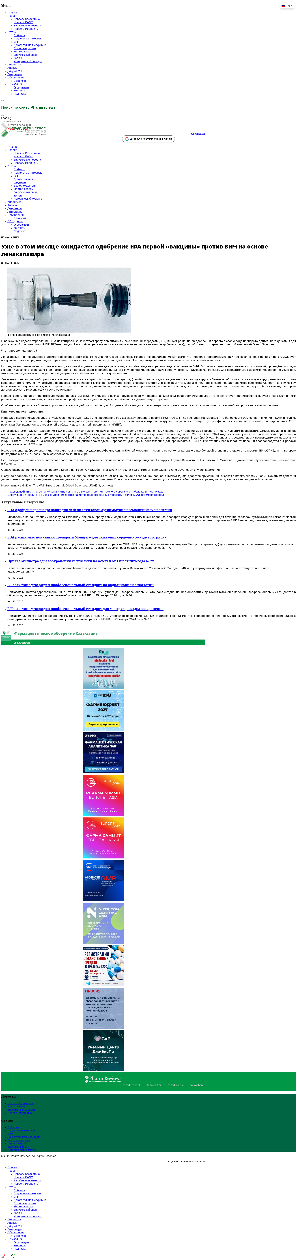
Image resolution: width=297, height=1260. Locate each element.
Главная (12, 12)
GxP (16, 41)
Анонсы (12, 67)
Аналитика (14, 64)
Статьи (11, 32)
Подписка (20, 93)
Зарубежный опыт (25, 54)
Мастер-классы (23, 51)
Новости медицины (26, 28)
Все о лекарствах (25, 48)
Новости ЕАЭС (23, 22)
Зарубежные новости (27, 25)
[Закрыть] (2, 115)
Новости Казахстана (27, 19)
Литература (14, 74)
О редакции (21, 87)
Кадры (18, 58)
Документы (14, 71)
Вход (202, 133)
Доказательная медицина (30, 45)
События (19, 35)
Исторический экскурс (28, 61)
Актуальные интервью (28, 38)
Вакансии (20, 80)
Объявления (15, 77)
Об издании (15, 84)
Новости (12, 15)
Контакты (20, 90)
